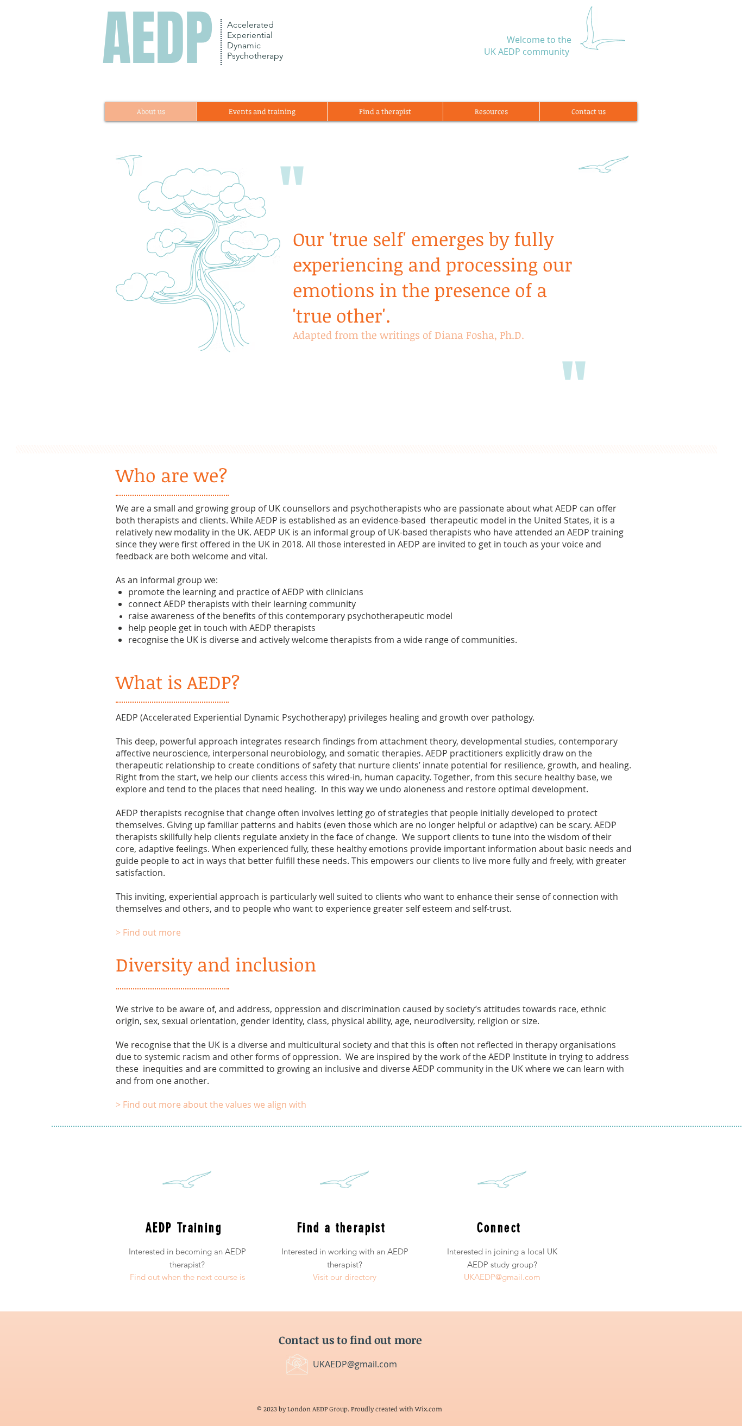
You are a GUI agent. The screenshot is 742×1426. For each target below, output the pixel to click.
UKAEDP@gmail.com (355, 1364)
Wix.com (428, 1408)
